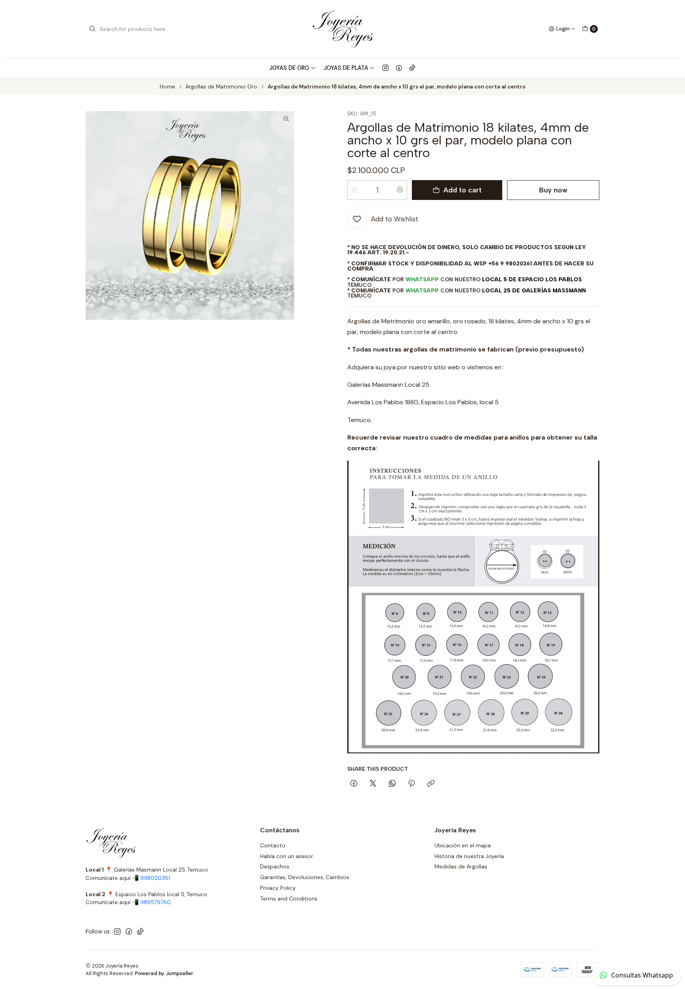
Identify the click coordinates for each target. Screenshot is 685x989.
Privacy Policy (278, 887)
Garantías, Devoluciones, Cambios (304, 877)
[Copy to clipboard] (430, 784)
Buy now (553, 190)
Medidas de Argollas (460, 866)
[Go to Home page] (342, 29)
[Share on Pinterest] (411, 784)
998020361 (155, 878)
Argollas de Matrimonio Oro (221, 87)
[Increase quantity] (400, 190)
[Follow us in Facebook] (399, 68)
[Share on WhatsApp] (392, 784)
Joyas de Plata (346, 67)
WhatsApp (422, 279)
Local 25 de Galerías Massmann (534, 290)
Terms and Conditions (289, 898)
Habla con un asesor (286, 856)
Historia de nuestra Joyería (469, 856)
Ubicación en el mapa (462, 845)
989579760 (155, 902)
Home (167, 87)
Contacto (272, 845)
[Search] (92, 29)
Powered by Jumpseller (164, 973)
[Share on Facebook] (353, 784)
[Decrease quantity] (354, 190)
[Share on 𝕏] (373, 784)
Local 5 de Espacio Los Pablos (532, 279)
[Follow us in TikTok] (412, 68)
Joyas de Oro (289, 67)
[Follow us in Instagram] (385, 68)
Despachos (274, 866)
